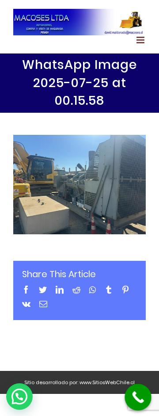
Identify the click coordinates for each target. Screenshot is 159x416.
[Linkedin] (60, 290)
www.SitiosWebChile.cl (107, 382)
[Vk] (26, 304)
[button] (19, 396)
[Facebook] (26, 290)
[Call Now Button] (138, 397)
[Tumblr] (109, 290)
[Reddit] (76, 290)
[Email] (43, 304)
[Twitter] (43, 290)
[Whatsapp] (92, 290)
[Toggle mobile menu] (141, 40)
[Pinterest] (125, 290)
